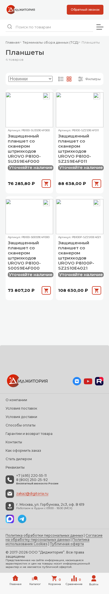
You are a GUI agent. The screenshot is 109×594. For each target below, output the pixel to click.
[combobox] (49, 27)
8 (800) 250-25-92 (32, 480)
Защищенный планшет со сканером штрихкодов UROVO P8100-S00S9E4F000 (24, 255)
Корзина (54, 582)
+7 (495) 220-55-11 (31, 476)
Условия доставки (21, 417)
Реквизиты (15, 467)
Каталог (35, 584)
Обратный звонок (85, 10)
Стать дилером (19, 459)
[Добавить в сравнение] (46, 96)
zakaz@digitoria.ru (32, 493)
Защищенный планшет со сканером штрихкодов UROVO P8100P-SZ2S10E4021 (76, 255)
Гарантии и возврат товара (29, 434)
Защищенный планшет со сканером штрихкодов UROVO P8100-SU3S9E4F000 (24, 149)
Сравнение (74, 582)
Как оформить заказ (23, 450)
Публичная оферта (67, 544)
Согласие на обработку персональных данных (54, 537)
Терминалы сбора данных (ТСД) (51, 42)
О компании (16, 400)
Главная (13, 42)
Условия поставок (21, 408)
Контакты (14, 442)
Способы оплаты (20, 425)
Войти (93, 584)
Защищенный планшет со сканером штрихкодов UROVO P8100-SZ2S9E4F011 (74, 149)
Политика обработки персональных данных (44, 535)
